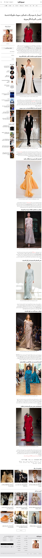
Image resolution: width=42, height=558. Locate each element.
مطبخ (9, 5)
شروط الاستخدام (39, 553)
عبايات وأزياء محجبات (25, 483)
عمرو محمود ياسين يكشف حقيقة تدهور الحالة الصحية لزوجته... (5, 153)
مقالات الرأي (12, 64)
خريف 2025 (34, 252)
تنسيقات (24, 461)
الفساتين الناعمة (29, 202)
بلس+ (13, 5)
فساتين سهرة (35, 461)
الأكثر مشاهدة (11, 124)
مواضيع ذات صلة (37, 468)
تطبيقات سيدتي (18, 546)
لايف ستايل (17, 5)
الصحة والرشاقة (4, 537)
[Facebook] (4, 2)
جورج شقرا (20, 462)
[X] (9, 2)
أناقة (33, 5)
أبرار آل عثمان (7, 71)
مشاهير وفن (11, 539)
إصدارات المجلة (7, 26)
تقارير (26, 544)
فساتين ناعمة (27, 461)
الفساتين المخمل (20, 152)
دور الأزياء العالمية (35, 463)
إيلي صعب (36, 462)
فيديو (5, 5)
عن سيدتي (19, 540)
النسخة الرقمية (7, 43)
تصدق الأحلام (12, 55)
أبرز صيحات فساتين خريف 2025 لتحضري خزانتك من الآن (31, 456)
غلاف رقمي (19, 548)
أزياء (40, 22)
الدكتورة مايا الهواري (7, 76)
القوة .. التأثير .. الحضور (12, 51)
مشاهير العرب (8, 104)
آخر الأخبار (19, 550)
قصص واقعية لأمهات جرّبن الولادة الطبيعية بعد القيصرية (5, 140)
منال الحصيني (7, 86)
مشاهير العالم (8, 117)
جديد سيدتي (11, 91)
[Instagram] (6, 2)
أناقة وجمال (11, 540)
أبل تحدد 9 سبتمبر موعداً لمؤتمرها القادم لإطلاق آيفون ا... (5, 100)
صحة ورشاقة (26, 5)
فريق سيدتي (18, 544)
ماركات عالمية (39, 463)
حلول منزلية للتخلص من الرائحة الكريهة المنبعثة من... (5, 133)
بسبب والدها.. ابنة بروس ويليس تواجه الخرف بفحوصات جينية (5, 119)
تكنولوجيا (8, 92)
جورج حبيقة (32, 462)
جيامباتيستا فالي (25, 462)
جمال (30, 5)
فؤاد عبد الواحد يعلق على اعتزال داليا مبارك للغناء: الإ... (5, 106)
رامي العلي (29, 462)
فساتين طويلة (31, 461)
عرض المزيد (21, 530)
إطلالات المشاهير (39, 483)
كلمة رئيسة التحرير (8, 48)
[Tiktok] (8, 2)
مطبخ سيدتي (25, 538)
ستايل (26, 542)
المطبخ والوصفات (4, 539)
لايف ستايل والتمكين (10, 537)
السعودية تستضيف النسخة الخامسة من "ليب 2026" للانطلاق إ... (5, 94)
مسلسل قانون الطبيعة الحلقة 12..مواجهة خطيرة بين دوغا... (5, 146)
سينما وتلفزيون (7, 111)
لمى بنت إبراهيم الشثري (6, 67)
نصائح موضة (39, 462)
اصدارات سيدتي (25, 548)
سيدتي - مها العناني (36, 22)
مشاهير (36, 5)
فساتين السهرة (33, 101)
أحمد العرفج (8, 82)
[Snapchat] (11, 2)
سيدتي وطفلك (22, 5)
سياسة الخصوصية (35, 553)
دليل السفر (26, 550)
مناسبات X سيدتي (18, 538)
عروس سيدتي (25, 546)
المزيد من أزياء (38, 491)
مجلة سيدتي (18, 536)
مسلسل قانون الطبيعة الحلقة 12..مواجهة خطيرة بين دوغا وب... (5, 112)
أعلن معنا (31, 553)
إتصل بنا (27, 553)
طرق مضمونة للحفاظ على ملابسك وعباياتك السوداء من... (5, 126)
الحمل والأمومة (4, 540)
